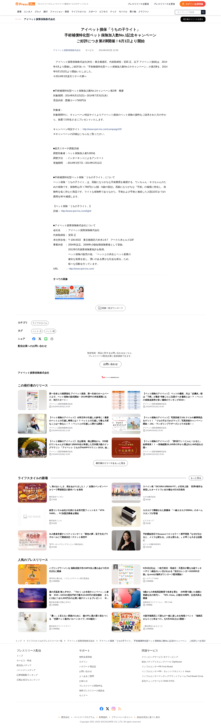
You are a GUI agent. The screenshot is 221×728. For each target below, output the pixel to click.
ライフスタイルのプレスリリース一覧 (44, 641)
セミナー (83, 695)
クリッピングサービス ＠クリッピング (160, 657)
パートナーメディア (26, 670)
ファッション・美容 (59, 11)
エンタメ (28, 11)
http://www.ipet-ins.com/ (81, 268)
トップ (18, 641)
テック (113, 11)
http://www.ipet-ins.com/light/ (76, 211)
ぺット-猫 (50, 331)
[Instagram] (113, 709)
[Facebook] (33, 338)
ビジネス (103, 11)
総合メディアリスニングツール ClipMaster (162, 662)
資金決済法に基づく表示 (148, 717)
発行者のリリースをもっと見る (110, 463)
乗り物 (133, 11)
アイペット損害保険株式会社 (67, 50)
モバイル (123, 11)
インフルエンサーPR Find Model (157, 666)
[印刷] (51, 338)
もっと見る (196, 478)
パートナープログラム (84, 717)
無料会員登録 (85, 657)
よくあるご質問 (86, 676)
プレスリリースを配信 (138, 4)
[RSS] (119, 709)
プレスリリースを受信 (164, 4)
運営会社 (65, 717)
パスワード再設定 (87, 666)
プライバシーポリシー (122, 717)
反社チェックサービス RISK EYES (158, 681)
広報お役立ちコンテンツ (28, 680)
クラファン (143, 11)
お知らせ (83, 681)
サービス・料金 (24, 660)
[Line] (45, 338)
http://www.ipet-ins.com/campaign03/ (102, 129)
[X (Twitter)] (39, 338)
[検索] (203, 12)
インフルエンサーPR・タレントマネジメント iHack (166, 671)
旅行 (45, 11)
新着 (19, 11)
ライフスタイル (78, 11)
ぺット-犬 (37, 331)
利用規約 (103, 717)
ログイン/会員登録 (194, 4)
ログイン (83, 662)
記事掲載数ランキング (27, 675)
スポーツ (93, 11)
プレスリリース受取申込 (90, 686)
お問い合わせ (110, 364)
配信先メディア (24, 665)
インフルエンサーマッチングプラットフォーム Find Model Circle (172, 676)
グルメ (38, 11)
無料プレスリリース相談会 (91, 690)
